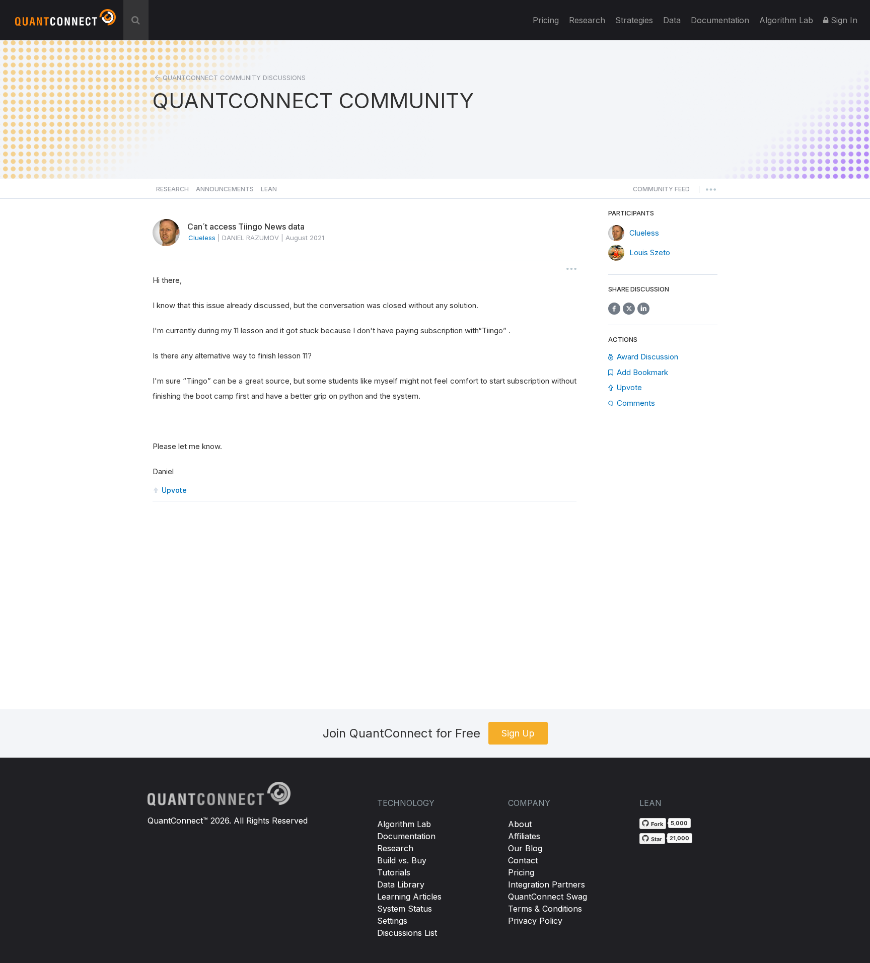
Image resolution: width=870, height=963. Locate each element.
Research (587, 20)
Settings (392, 921)
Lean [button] (269, 189)
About (520, 824)
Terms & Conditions (545, 909)
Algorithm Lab (404, 824)
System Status (404, 909)
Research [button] (172, 189)
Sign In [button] (842, 20)
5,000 (679, 823)
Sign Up (518, 733)
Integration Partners (546, 884)
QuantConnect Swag (547, 897)
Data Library (400, 884)
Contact (523, 860)
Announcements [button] (225, 189)
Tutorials (393, 872)
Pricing (546, 20)
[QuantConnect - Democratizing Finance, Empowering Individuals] (65, 21)
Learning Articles (409, 897)
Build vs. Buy (401, 860)
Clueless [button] (201, 238)
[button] (661, 191)
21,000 (679, 838)
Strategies (634, 20)
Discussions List (407, 933)
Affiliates (524, 836)
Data (672, 20)
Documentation (406, 836)
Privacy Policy (535, 921)
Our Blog (525, 848)
